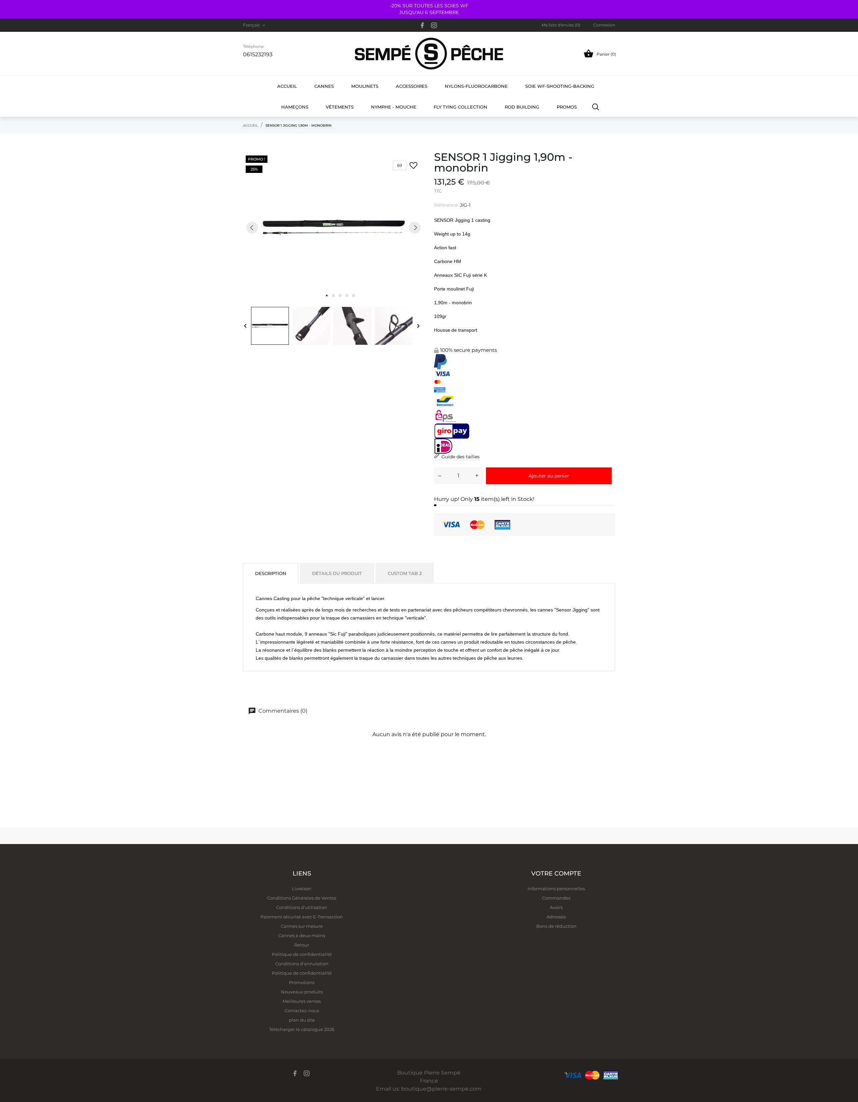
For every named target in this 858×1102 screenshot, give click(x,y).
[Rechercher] (595, 107)
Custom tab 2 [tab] (405, 573)
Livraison (301, 888)
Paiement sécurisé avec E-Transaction (301, 916)
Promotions (301, 982)
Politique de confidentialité (302, 954)
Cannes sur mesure (302, 926)
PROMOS (567, 107)
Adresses (556, 916)
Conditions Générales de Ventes (301, 898)
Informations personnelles (556, 888)
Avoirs (556, 907)
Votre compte (556, 873)
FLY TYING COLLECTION (460, 107)
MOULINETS (364, 86)
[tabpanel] (333, 227)
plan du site (302, 1020)
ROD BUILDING (522, 107)
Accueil (287, 86)
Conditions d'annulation (301, 963)
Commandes (556, 898)
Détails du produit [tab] (337, 573)
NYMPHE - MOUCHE (393, 107)
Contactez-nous (302, 1010)
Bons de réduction (556, 926)
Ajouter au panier (549, 476)
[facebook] (422, 25)
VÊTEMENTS (340, 107)
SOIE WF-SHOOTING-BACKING (559, 86)
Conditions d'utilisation (301, 907)
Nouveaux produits (302, 991)
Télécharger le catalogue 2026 (301, 1029)
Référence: (446, 205)
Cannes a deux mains (301, 935)
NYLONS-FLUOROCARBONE (476, 86)
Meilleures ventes (302, 1001)
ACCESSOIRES (411, 86)
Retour (301, 945)
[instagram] (434, 25)
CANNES (324, 86)
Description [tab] (270, 573)
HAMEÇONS (294, 107)
